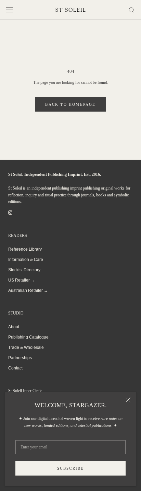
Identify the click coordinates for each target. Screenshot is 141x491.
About (13, 326)
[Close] (128, 399)
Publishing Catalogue (28, 337)
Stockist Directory (24, 269)
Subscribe (70, 468)
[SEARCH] (132, 10)
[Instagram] (10, 212)
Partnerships (20, 357)
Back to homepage (70, 104)
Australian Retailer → (28, 290)
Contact (15, 368)
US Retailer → (21, 280)
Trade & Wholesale (26, 347)
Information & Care (25, 259)
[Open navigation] (9, 9)
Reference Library (25, 249)
